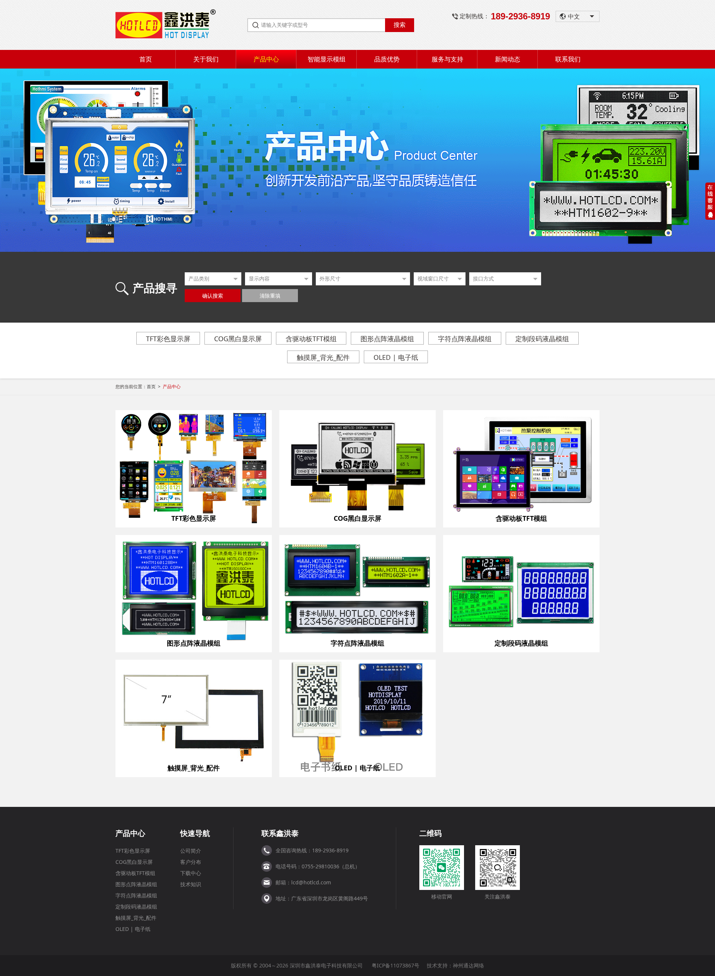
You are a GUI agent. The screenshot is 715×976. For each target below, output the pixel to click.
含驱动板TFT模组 (311, 338)
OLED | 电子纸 (396, 357)
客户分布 (190, 861)
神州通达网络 (468, 965)
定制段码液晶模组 (542, 338)
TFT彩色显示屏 (168, 338)
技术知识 (190, 884)
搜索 (400, 25)
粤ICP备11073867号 (395, 965)
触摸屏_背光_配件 (323, 357)
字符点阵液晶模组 (465, 338)
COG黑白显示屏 (238, 338)
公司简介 (190, 850)
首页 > (164, 386)
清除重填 (270, 296)
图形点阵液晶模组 (387, 338)
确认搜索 (212, 296)
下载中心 (190, 873)
